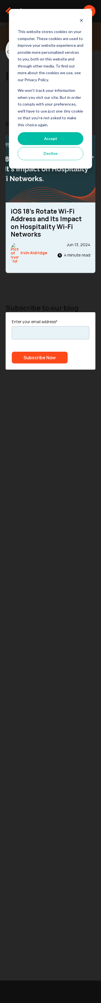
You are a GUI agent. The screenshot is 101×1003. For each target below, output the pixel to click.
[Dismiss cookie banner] (81, 21)
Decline (50, 153)
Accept (50, 138)
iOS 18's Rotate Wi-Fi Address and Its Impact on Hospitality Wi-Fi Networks (46, 223)
